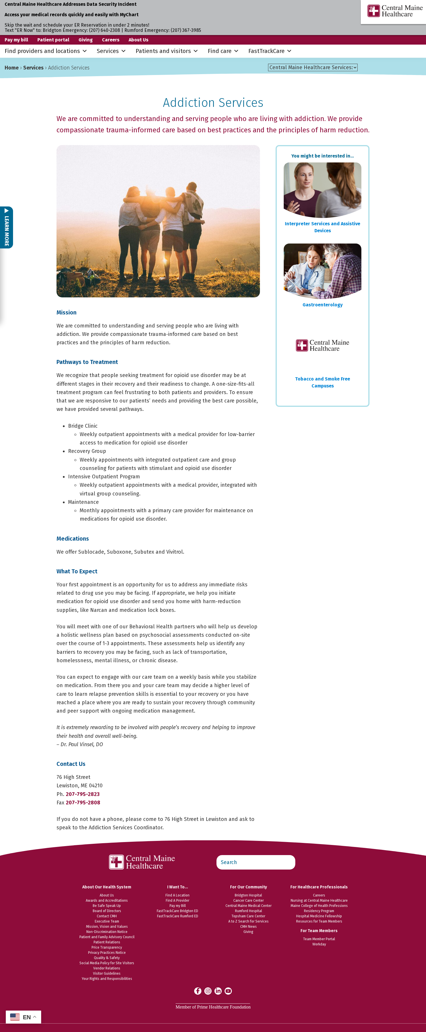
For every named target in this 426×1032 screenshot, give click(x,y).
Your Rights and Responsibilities (107, 979)
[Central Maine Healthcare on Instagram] (208, 990)
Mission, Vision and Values (107, 927)
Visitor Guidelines (107, 973)
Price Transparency (107, 947)
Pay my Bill (178, 906)
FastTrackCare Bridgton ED (177, 911)
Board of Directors (107, 911)
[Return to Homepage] (142, 852)
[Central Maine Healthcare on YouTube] (228, 990)
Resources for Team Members (319, 921)
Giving (86, 40)
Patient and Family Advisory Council (106, 937)
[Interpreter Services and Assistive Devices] (322, 190)
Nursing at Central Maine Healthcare (319, 901)
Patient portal (53, 40)
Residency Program (319, 911)
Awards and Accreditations (107, 901)
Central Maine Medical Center (248, 906)
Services (108, 50)
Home (12, 68)
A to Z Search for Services (248, 921)
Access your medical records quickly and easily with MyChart (72, 14)
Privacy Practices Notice (107, 953)
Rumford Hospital (248, 911)
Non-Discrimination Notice (107, 932)
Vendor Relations (106, 968)
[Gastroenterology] (322, 271)
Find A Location (177, 895)
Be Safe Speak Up (107, 906)
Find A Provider (177, 901)
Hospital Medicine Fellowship (319, 916)
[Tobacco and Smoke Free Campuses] (322, 345)
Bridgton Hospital (248, 895)
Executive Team (107, 921)
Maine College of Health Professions (319, 906)
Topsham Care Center (248, 916)
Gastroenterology (323, 305)
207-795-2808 (83, 802)
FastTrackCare (266, 50)
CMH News (248, 927)
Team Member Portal (319, 939)
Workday (319, 944)
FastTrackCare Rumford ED (177, 916)
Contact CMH (107, 916)
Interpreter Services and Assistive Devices (322, 227)
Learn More (6, 230)
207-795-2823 (83, 794)
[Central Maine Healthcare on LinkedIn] (218, 990)
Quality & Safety (107, 958)
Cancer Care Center (248, 901)
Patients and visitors (163, 50)
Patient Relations (107, 942)
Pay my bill (16, 40)
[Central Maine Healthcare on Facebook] (197, 990)
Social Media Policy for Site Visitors (106, 963)
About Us (138, 40)
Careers (110, 40)
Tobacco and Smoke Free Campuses (322, 382)
